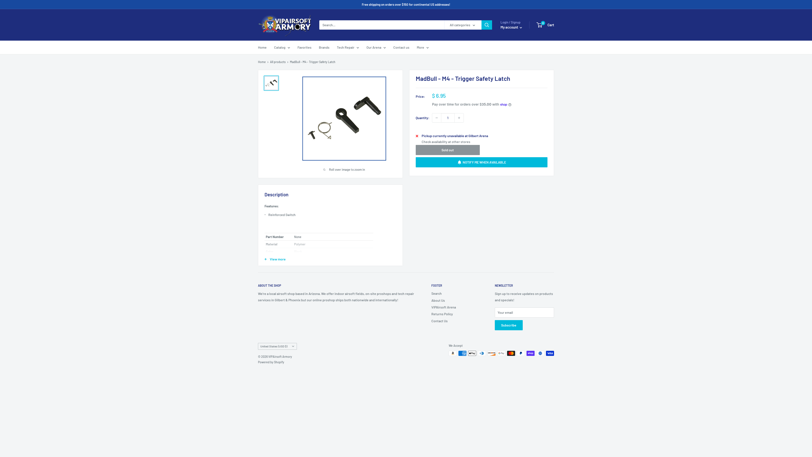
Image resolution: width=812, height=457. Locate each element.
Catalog (279, 47)
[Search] (486, 25)
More (420, 47)
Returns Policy (442, 314)
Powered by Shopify (271, 362)
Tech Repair (345, 47)
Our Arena (373, 47)
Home (262, 47)
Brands (324, 47)
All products (278, 62)
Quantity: (422, 118)
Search (436, 293)
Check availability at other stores (446, 142)
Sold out (448, 150)
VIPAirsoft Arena (443, 307)
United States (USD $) (273, 346)
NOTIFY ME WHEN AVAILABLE (484, 162)
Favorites (304, 47)
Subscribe (508, 325)
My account (510, 27)
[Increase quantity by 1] (459, 117)
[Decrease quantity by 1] (436, 117)
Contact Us (439, 321)
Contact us (401, 47)
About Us (438, 300)
